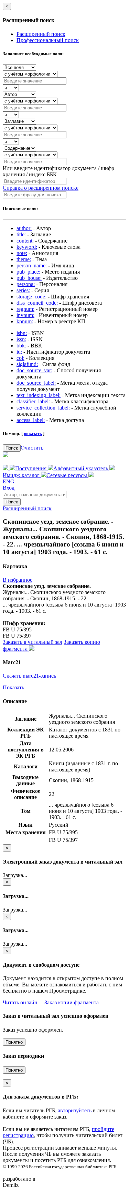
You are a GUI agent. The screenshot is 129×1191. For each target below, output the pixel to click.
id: (19, 352)
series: (23, 290)
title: (21, 234)
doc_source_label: (36, 383)
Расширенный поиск (41, 34)
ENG (8, 481)
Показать (13, 687)
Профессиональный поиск (48, 40)
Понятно (14, 1042)
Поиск (12, 448)
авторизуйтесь (75, 1110)
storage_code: (31, 296)
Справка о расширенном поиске (40, 188)
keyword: (27, 247)
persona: (26, 284)
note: (22, 253)
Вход (8, 488)
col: (20, 358)
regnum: (25, 309)
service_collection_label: (43, 408)
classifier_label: (33, 401)
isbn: (22, 333)
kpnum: (25, 321)
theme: (24, 259)
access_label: (31, 420)
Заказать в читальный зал (32, 642)
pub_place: (28, 272)
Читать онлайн (20, 1002)
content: (25, 241)
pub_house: (29, 278)
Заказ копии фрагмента (71, 1002)
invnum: (25, 315)
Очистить (32, 448)
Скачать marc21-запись (29, 676)
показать (33, 433)
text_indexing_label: (39, 395)
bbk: (21, 345)
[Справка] (91, 475)
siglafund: (27, 364)
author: (24, 228)
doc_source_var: (34, 370)
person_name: (32, 265)
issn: (21, 339)
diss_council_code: (37, 303)
